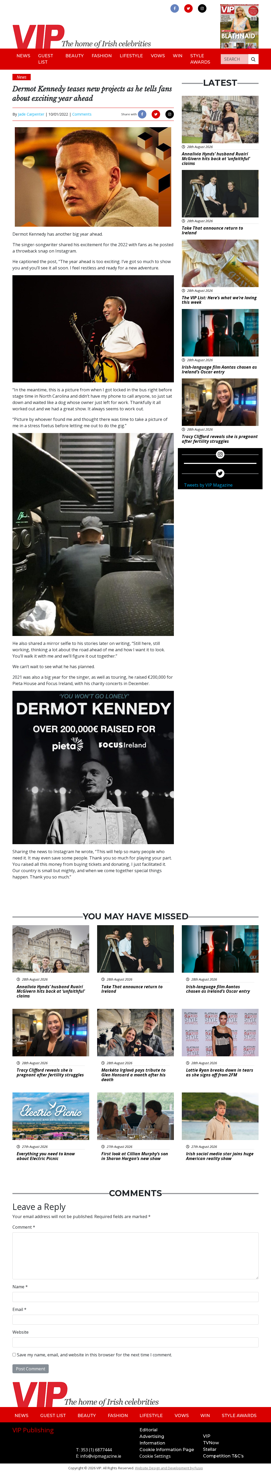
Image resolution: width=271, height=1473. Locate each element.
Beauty (74, 55)
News (23, 55)
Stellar (209, 1449)
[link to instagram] (202, 8)
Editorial (148, 1429)
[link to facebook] (174, 8)
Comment (23, 1227)
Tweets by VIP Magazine (208, 485)
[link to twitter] (188, 8)
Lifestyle (131, 55)
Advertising (151, 1436)
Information (152, 1443)
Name (20, 1287)
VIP (206, 1436)
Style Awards (200, 59)
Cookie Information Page (166, 1449)
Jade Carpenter (31, 114)
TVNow (211, 1442)
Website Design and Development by (169, 1468)
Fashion (102, 55)
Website (20, 1332)
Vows (158, 55)
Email (19, 1309)
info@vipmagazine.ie (100, 1456)
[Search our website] (253, 59)
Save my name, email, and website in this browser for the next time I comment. (94, 1355)
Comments (82, 114)
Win (177, 55)
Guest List (45, 59)
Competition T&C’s (223, 1455)
